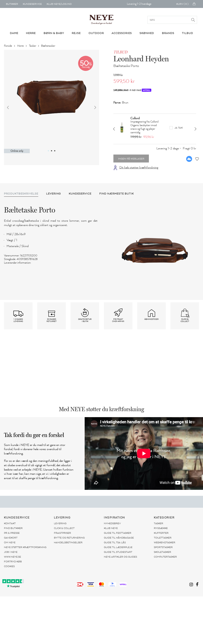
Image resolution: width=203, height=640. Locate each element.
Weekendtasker (164, 542)
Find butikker (13, 528)
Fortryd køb (13, 561)
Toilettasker (162, 537)
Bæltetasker (48, 45)
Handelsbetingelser (68, 542)
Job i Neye (10, 552)
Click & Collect (64, 528)
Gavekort (10, 537)
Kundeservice (32, 4)
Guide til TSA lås (115, 542)
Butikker (12, 4)
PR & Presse (12, 533)
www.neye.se (12, 556)
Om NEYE (9, 542)
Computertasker (165, 556)
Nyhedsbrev (112, 523)
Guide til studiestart (118, 552)
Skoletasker (162, 552)
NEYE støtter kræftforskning (25, 547)
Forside (8, 45)
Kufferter (161, 533)
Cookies (9, 566)
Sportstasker (163, 547)
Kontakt (10, 523)
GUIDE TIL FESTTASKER (117, 533)
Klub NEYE (111, 528)
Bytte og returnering (69, 537)
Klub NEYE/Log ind (59, 4)
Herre (20, 45)
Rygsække (161, 528)
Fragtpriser (62, 533)
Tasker (33, 45)
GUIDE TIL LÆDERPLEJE (118, 547)
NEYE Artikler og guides (120, 556)
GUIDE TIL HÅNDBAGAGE (119, 537)
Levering (60, 523)
